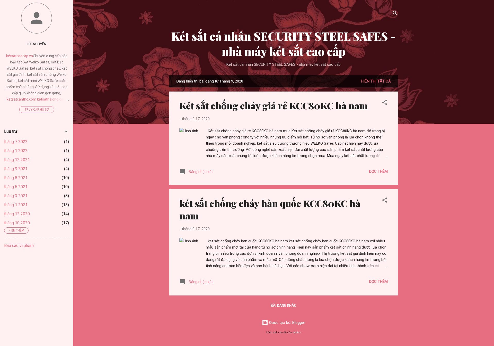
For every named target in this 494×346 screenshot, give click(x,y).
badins (297, 332)
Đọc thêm (378, 171)
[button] (385, 103)
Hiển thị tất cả (376, 81)
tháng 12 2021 (17, 159)
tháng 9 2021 (16, 168)
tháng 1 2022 (16, 150)
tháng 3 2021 (16, 195)
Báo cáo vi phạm (19, 245)
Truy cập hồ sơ (37, 109)
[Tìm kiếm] (395, 14)
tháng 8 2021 (16, 177)
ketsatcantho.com (21, 99)
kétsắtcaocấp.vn (19, 56)
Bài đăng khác (283, 305)
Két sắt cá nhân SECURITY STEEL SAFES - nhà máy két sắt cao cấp (283, 43)
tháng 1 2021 (16, 204)
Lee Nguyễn (36, 44)
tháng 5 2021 (16, 186)
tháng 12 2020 (17, 213)
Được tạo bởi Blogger (286, 322)
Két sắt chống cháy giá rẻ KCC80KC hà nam (273, 105)
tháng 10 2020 (17, 222)
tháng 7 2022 (16, 141)
